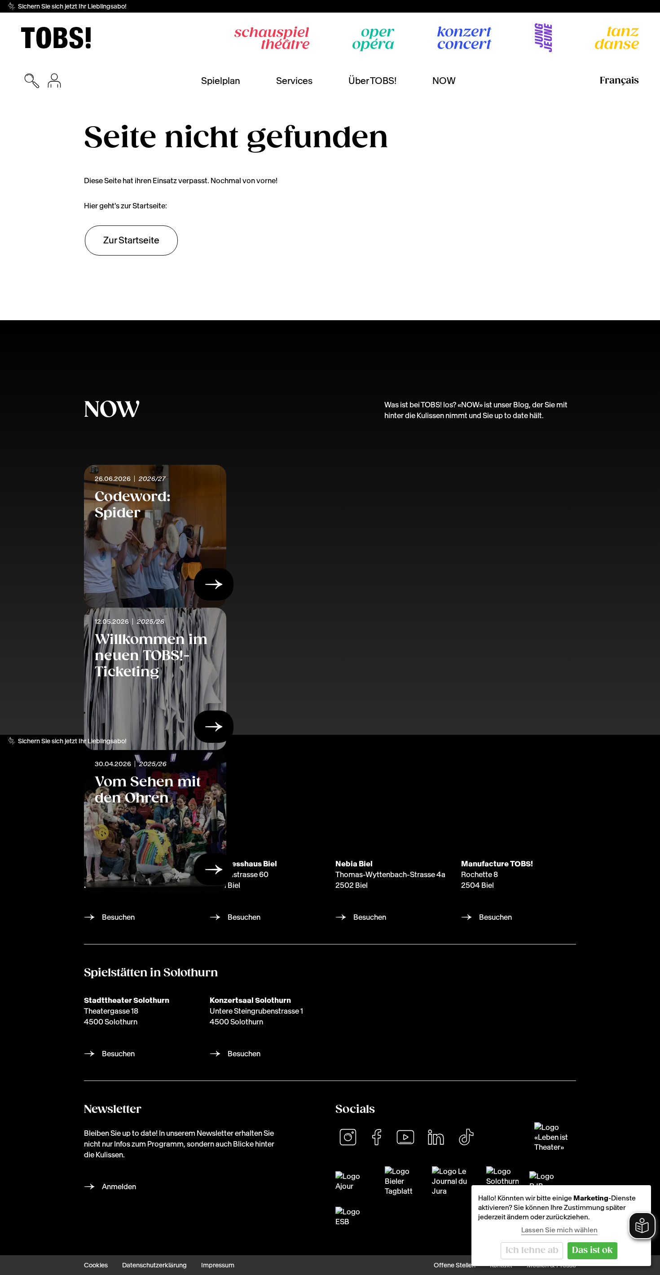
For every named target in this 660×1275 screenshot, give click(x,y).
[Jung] (543, 37)
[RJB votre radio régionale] (544, 1181)
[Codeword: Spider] (213, 586)
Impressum (217, 1265)
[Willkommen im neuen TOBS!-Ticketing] (213, 729)
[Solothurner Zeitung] (502, 1181)
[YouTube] (405, 1137)
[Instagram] (348, 1137)
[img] (56, 38)
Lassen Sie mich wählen (559, 1230)
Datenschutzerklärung (154, 1265)
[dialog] (561, 1225)
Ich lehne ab (532, 1250)
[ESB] (348, 1216)
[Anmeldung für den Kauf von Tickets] (54, 81)
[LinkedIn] (436, 1137)
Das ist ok (592, 1250)
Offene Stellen (454, 1265)
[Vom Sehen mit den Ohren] (213, 871)
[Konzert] (464, 37)
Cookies (96, 1265)
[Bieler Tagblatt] (403, 1181)
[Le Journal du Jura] (453, 1181)
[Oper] (373, 40)
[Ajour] (354, 1181)
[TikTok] (466, 1137)
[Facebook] (376, 1137)
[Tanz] (617, 37)
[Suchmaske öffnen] (32, 81)
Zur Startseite (131, 240)
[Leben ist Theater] (555, 1137)
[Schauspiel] (271, 37)
